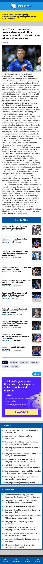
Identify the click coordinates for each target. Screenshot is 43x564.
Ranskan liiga (24, 362)
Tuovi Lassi (15, 366)
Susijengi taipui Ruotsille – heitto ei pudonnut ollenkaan (16, 268)
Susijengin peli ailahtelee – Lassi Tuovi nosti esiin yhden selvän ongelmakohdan (15, 253)
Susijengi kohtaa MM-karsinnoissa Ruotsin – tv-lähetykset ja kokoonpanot (16, 282)
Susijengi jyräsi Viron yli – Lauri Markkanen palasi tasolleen (15, 227)
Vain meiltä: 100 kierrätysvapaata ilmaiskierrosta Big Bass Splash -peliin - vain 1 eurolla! (19, 16)
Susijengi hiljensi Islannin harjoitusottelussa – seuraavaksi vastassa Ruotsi (15, 336)
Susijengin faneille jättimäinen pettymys (14, 348)
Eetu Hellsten (6, 243)
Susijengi (5, 366)
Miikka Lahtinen (7, 286)
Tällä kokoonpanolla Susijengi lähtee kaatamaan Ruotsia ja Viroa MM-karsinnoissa (16, 311)
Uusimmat (8, 425)
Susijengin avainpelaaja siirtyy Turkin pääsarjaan (14, 240)
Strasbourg (35, 362)
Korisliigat (13, 362)
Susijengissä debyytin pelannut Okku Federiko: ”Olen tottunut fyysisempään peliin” (15, 323)
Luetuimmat (9, 490)
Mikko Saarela (6, 230)
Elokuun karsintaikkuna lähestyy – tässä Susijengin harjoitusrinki (20, 546)
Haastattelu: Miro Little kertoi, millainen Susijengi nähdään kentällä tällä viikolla (14, 295)
